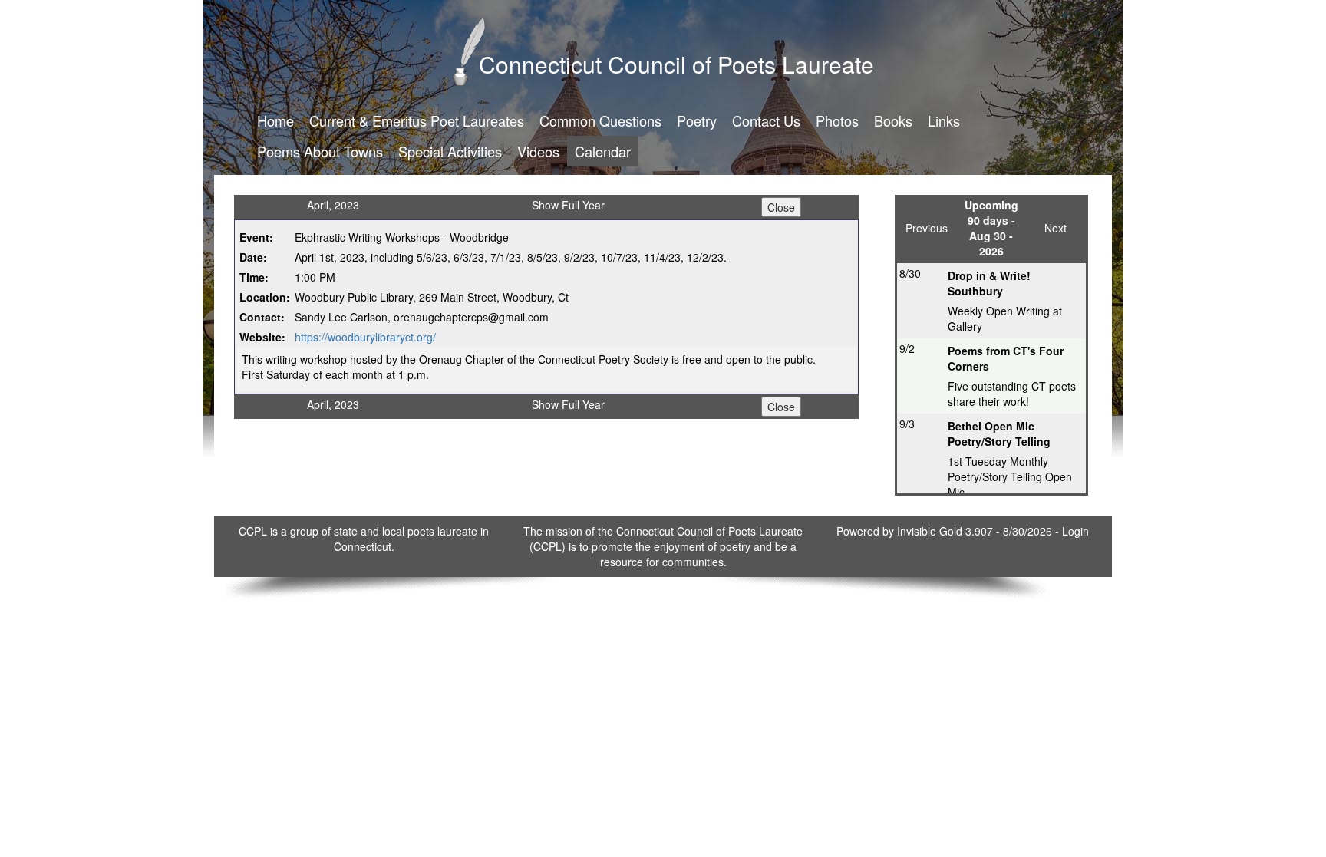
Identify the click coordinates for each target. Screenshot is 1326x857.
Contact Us (766, 120)
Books (893, 120)
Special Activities (450, 151)
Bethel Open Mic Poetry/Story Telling (999, 433)
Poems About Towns (320, 151)
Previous (926, 228)
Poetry (697, 120)
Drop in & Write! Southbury (989, 283)
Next (1055, 228)
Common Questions (600, 120)
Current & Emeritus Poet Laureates (416, 120)
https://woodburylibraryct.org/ (365, 336)
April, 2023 (333, 205)
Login (1075, 531)
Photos (837, 120)
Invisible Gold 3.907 (946, 531)
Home (275, 120)
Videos (538, 151)
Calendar (603, 151)
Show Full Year (568, 205)
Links (944, 120)
